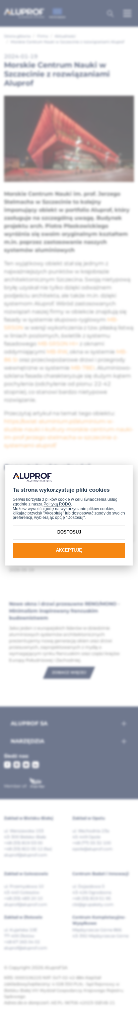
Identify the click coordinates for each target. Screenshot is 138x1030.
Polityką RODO (57, 504)
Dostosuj (69, 532)
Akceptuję (69, 550)
